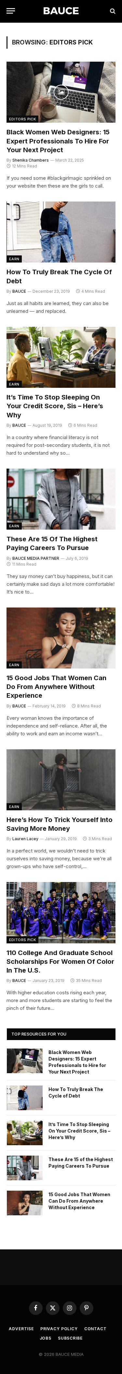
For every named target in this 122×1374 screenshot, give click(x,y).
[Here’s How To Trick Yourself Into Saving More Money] (61, 779)
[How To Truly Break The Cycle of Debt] (61, 232)
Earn (14, 259)
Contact (95, 1328)
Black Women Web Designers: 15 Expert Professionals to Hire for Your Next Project (58, 140)
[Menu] (11, 11)
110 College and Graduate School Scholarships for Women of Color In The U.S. (60, 961)
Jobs (45, 1338)
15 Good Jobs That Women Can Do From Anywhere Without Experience (56, 686)
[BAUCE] (61, 11)
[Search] (112, 11)
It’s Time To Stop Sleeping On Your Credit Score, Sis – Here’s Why (55, 406)
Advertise (21, 1328)
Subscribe (70, 1338)
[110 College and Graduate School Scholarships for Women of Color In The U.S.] (61, 912)
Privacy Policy (59, 1328)
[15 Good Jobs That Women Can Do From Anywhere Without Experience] (61, 638)
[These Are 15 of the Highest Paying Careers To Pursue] (61, 499)
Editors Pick (22, 119)
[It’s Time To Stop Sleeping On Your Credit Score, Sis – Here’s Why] (61, 357)
